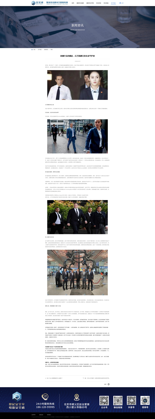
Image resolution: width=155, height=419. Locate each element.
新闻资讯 (46, 49)
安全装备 (106, 3)
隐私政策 (41, 414)
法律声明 (33, 414)
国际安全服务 (80, 3)
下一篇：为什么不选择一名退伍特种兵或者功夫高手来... (96, 378)
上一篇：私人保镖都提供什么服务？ (54, 378)
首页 (73, 3)
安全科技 (98, 3)
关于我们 (113, 3)
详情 (51, 49)
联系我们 (49, 414)
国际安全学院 (90, 3)
